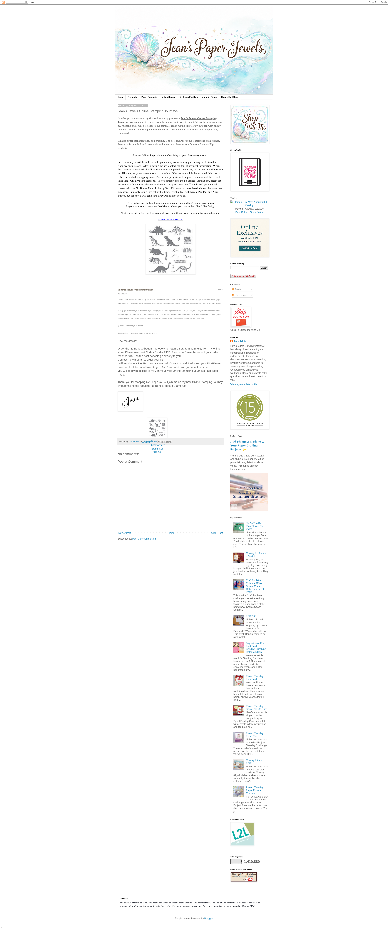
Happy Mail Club (229, 97)
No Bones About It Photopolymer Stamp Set (157, 447)
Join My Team (209, 97)
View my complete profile (243, 384)
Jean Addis (239, 341)
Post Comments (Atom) (144, 538)
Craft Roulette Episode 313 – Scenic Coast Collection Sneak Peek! (255, 586)
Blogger (208, 918)
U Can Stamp (168, 97)
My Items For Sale (188, 97)
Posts (237, 289)
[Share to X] (164, 441)
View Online (241, 212)
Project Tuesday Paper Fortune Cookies (254, 790)
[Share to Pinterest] (170, 441)
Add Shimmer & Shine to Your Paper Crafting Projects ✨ (247, 445)
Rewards (132, 97)
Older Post (217, 533)
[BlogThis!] (161, 441)
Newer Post (124, 533)
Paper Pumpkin (149, 97)
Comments (240, 295)
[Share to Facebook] (167, 441)
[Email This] (158, 441)
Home (120, 97)
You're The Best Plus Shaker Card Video (255, 526)
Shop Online (257, 212)
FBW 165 (251, 616)
